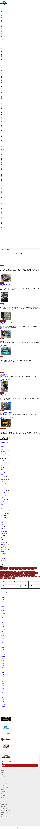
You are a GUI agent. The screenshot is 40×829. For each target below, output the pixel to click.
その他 (2, 530)
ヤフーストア (3, 825)
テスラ (24, 571)
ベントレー (3, 483)
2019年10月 (3, 674)
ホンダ (2, 526)
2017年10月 (3, 706)
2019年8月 (3, 676)
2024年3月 (3, 608)
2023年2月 (3, 624)
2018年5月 (3, 694)
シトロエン (3, 517)
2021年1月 (3, 653)
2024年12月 (3, 595)
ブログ (2, 537)
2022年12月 (3, 626)
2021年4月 (3, 647)
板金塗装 (6, 578)
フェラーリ (3, 495)
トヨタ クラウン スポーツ (5, 284)
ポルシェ (2, 338)
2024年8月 (3, 601)
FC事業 (1, 25)
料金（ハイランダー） (5, 793)
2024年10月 (3, 597)
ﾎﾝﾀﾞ (1, 356)
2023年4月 (3, 620)
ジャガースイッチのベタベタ (5, 304)
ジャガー (2, 303)
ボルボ (2, 539)
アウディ (2, 504)
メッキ (26, 574)
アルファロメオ (30, 567)
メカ (22, 574)
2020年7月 (3, 661)
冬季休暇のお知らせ (4, 442)
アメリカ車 (3, 472)
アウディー (11, 567)
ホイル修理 (3, 560)
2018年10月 (3, 685)
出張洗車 (2, 546)
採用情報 (2, 799)
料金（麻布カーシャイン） (6, 795)
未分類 (2, 551)
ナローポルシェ (3, 394)
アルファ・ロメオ (4, 493)
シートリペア (3, 528)
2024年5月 (3, 604)
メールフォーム (1, 168)
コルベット (11, 569)
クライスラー (3, 474)
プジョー (2, 518)
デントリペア (3, 463)
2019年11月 (3, 672)
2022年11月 (3, 628)
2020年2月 (3, 667)
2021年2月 (3, 651)
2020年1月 (3, 669)
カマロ (36, 567)
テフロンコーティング (5, 781)
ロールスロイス (33, 576)
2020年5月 (3, 665)
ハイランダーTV (1, 200)
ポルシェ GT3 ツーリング (6, 455)
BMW (2, 502)
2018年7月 (3, 690)
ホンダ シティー (3, 357)
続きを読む (2, 273)
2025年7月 (3, 594)
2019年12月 (3, 670)
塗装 (38, 576)
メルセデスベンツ (4, 513)
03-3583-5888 (6, 762)
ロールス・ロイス (4, 490)
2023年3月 (3, 622)
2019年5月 (3, 681)
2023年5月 (3, 619)
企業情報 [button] (2, 9)
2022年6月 (3, 635)
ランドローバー (4, 486)
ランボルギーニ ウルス (4, 429)
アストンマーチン (4, 479)
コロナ (16, 569)
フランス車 (3, 515)
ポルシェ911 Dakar (3, 374)
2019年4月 (3, 683)
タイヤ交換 (3, 553)
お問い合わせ (3, 797)
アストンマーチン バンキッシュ (7, 440)
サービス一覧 (3, 778)
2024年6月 (3, 603)
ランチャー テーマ (4, 446)
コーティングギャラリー (1, 212)
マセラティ (3, 497)
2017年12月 (3, 703)
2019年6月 (3, 679)
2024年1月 (3, 611)
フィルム (2, 465)
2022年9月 (3, 631)
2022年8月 (3, 633)
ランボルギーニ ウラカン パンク (6, 322)
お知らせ (2, 469)
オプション (3, 460)
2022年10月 (3, 629)
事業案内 (2, 770)
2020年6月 (3, 663)
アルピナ (2, 506)
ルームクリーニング (4, 544)
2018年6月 (3, 692)
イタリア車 (3, 492)
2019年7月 (3, 678)
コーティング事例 (4, 471)
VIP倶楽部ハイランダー (5, 814)
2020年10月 (3, 656)
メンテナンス (3, 542)
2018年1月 (3, 701)
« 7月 (1, 590)
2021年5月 (3, 645)
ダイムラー (3, 508)
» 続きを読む (12, 271)
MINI (2, 477)
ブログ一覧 (1, 191)
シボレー (32, 569)
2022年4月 (3, 638)
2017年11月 (3, 704)
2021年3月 (3, 649)
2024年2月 (3, 610)
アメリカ (2, 265)
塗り (1, 467)
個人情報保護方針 (4, 804)
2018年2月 (3, 699)
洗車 (1, 564)
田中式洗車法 (3, 823)
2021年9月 (3, 640)
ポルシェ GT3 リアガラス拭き (6, 412)
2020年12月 (3, 654)
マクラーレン (3, 485)
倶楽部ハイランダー (4, 547)
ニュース (2, 535)
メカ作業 (2, 540)
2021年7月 (3, 644)
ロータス (2, 488)
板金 (1, 556)
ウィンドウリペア (4, 462)
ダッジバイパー (3, 266)
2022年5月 (3, 636)
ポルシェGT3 (2, 340)
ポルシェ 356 (3, 453)
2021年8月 (3, 642)
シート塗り (9, 571)
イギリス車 (3, 476)
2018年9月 (3, 686)
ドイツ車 (2, 501)
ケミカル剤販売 (1, 114)
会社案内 (2, 772)
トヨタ (2, 524)
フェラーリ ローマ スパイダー (7, 447)
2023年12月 (3, 613)
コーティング (21, 569)
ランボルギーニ (3, 428)
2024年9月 (3, 599)
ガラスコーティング (1, 55)
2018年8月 (3, 688)
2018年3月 (3, 697)
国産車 (2, 521)
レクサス (23, 576)
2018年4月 (3, 695)
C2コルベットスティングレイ (6, 451)
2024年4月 (3, 606)
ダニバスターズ (1, 105)
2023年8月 (3, 615)
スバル (2, 522)
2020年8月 (3, 660)
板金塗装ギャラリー (1, 225)
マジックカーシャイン (5, 818)
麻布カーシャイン (4, 549)
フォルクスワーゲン (5, 510)
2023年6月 (3, 617)
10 (11, 437)
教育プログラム (1, 32)
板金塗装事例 (3, 558)
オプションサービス (1, 87)
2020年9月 (3, 658)
